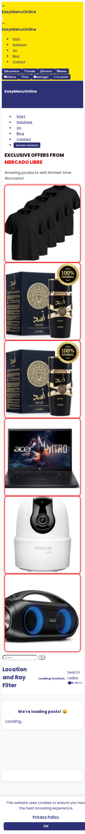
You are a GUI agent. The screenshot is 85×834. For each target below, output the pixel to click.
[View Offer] (42, 259)
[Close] (6, 104)
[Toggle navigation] (2, 19)
